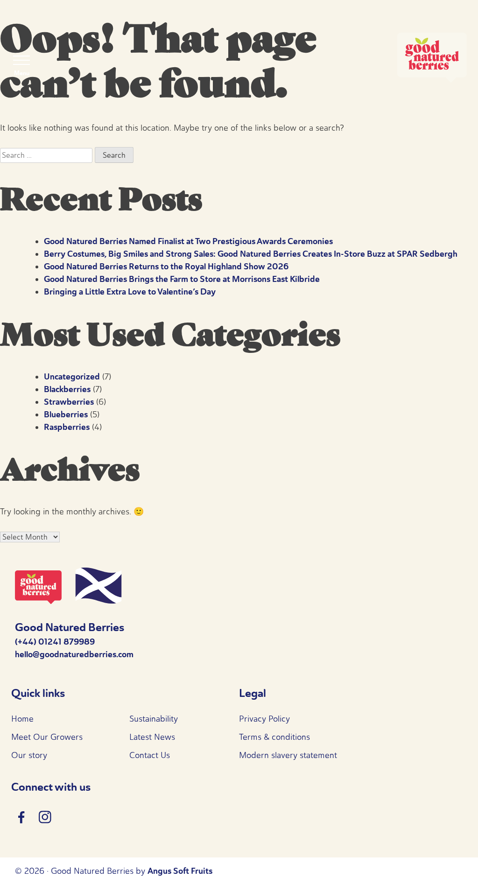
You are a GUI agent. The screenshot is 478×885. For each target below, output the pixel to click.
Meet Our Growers (47, 737)
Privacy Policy (264, 719)
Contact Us (149, 755)
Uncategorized (72, 376)
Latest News (152, 737)
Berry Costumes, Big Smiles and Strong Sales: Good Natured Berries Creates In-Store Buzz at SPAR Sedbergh (250, 254)
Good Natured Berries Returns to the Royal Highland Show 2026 (166, 266)
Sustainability (153, 719)
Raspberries (67, 427)
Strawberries (69, 401)
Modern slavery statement (288, 755)
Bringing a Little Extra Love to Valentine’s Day (130, 291)
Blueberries (66, 414)
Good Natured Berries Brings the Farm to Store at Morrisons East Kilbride (182, 279)
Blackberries (67, 389)
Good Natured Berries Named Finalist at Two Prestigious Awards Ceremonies (188, 241)
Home (22, 719)
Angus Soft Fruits (180, 871)
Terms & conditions (274, 737)
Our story (29, 755)
